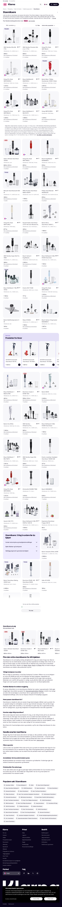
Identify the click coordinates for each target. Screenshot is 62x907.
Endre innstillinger (11, 899)
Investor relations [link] (7, 865)
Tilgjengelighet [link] (6, 853)
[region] (31, 894)
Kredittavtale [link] (25, 844)
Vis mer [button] (31, 610)
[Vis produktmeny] (57, 12)
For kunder (5, 1)
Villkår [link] (4, 837)
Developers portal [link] (46, 839)
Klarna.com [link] (11, 904)
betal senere (40, 740)
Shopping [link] (10, 9)
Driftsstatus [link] (44, 842)
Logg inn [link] (24, 835)
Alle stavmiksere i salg (8, 628)
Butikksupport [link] (45, 833)
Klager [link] (23, 842)
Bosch (34, 665)
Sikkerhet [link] (5, 844)
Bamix (26, 665)
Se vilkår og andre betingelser (44, 135)
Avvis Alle (36, 898)
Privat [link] (24, 830)
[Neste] (55, 353)
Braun (29, 665)
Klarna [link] (4, 9)
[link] (24, 873)
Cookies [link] (5, 904)
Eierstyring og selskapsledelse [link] (10, 863)
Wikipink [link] (5, 849)
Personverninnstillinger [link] (27, 846)
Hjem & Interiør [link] (18, 9)
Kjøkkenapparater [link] (27, 9)
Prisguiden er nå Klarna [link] (8, 851)
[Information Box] (15, 25)
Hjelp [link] (23, 833)
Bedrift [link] (44, 830)
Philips (40, 665)
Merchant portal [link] (45, 835)
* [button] (11, 55)
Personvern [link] (5, 842)
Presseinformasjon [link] (7, 839)
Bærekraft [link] (5, 846)
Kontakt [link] (5, 858)
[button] (46, 4)
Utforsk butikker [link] (26, 837)
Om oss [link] (4, 833)
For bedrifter (12, 1)
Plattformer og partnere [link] (47, 844)
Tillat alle (50, 898)
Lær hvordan (32, 21)
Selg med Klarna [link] (45, 837)
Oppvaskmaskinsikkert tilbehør (34, 691)
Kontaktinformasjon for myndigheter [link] (11, 860)
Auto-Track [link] (5, 856)
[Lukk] (57, 888)
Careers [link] (5, 835)
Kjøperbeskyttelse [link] (26, 839)
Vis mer (54, 18)
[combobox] (48, 25)
